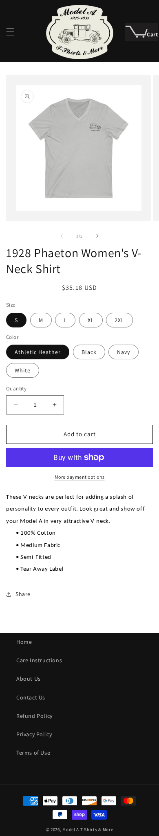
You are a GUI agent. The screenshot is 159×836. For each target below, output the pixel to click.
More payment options (80, 477)
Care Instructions (39, 660)
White (23, 370)
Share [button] (23, 594)
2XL (119, 320)
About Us (28, 678)
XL (91, 320)
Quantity (16, 388)
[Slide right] (97, 236)
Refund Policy (34, 715)
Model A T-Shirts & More (87, 829)
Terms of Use (33, 752)
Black (89, 352)
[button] (10, 32)
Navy (123, 352)
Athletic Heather (38, 352)
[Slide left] (62, 236)
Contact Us (30, 697)
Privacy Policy (34, 734)
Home (24, 641)
